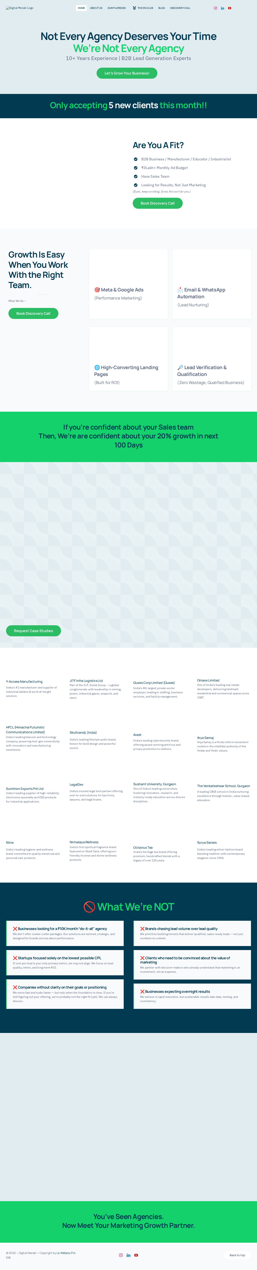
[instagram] (215, 8)
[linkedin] (222, 8)
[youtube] (229, 8)
